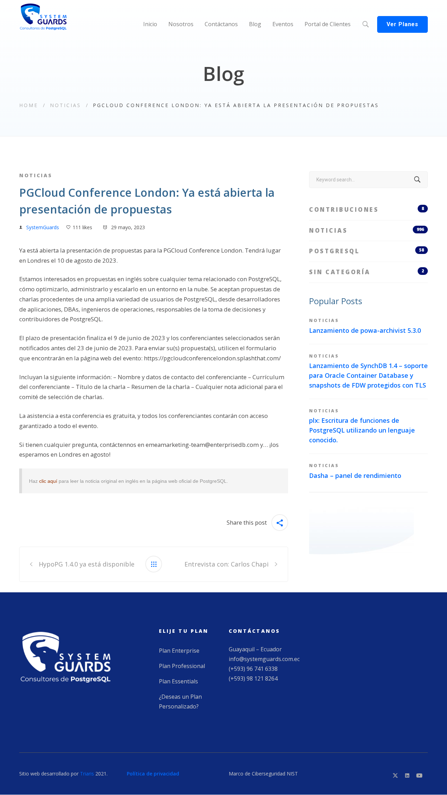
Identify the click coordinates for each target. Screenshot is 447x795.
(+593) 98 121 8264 (253, 678)
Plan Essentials (178, 681)
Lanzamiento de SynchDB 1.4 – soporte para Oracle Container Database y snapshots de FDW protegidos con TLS (368, 375)
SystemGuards (42, 227)
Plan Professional (182, 666)
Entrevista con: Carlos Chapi (226, 564)
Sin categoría (366, 272)
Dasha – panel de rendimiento (355, 475)
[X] (395, 775)
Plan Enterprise (179, 650)
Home (28, 105)
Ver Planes (402, 24)
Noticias (65, 105)
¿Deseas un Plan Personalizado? (180, 701)
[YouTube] (419, 775)
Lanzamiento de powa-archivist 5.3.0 (365, 330)
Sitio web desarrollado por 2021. (63, 773)
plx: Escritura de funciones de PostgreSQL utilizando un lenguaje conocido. (362, 430)
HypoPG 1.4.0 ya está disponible (86, 564)
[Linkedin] (407, 775)
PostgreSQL (366, 251)
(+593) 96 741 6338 (253, 669)
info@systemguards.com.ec (264, 659)
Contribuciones (366, 209)
